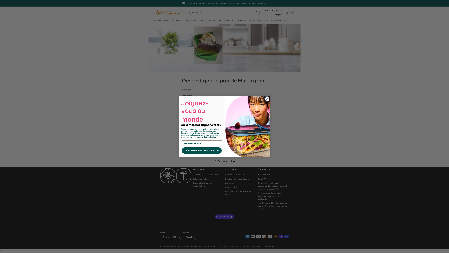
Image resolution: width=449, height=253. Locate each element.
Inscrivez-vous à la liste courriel (201, 150)
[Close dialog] (267, 99)
